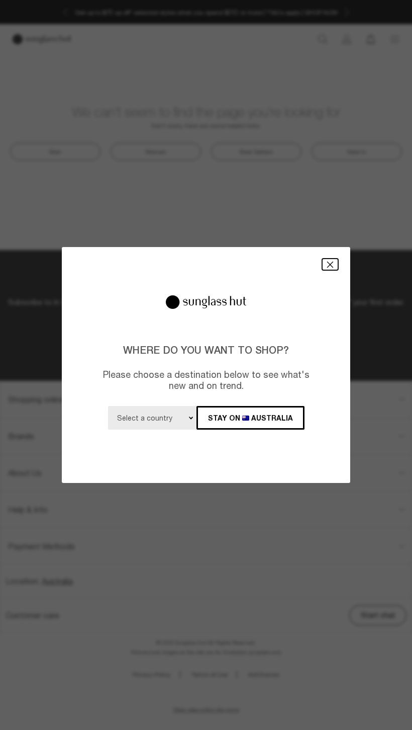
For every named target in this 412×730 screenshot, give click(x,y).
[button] (330, 264)
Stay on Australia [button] (250, 418)
